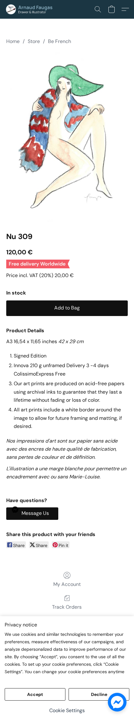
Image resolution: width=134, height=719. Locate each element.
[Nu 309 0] (67, 137)
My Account (67, 584)
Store (34, 41)
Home (13, 41)
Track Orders (67, 607)
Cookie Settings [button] (67, 710)
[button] (32, 9)
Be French (59, 41)
